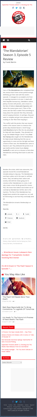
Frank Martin (17, 239)
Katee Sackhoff (12, 241)
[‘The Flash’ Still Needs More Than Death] (18, 279)
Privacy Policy (17, 407)
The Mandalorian (17, 243)
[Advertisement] (22, 380)
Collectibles (20, 405)
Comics (10, 405)
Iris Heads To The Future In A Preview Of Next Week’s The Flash (18, 318)
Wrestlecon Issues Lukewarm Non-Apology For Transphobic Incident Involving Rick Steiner (17, 255)
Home (5, 405)
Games (27, 405)
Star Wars (9, 243)
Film (15, 405)
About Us (9, 407)
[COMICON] (18, 12)
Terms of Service (26, 407)
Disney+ (5, 241)
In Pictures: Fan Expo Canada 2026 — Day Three (16, 332)
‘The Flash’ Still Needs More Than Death (16, 298)
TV (4, 47)
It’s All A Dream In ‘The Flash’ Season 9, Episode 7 (17, 267)
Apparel (32, 405)
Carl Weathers (27, 239)
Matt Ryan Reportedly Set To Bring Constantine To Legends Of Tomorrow (18, 308)
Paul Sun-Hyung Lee (22, 241)
